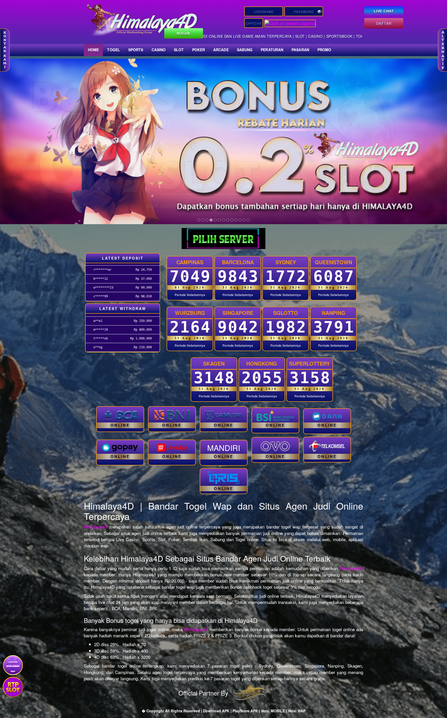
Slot (179, 49)
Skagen (214, 363)
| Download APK (215, 710)
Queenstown (333, 262)
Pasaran (300, 49)
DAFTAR (384, 23)
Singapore (237, 312)
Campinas (189, 262)
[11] (240, 220)
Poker (198, 49)
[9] (231, 220)
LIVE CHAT (384, 11)
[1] (198, 220)
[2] (202, 220)
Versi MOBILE (273, 710)
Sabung (245, 49)
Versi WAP (297, 710)
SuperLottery (309, 363)
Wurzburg (190, 312)
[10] (235, 220)
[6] (219, 220)
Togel (113, 49)
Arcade (221, 49)
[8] (227, 220)
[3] (206, 220)
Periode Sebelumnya (190, 295)
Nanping (333, 312)
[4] (211, 220)
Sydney (285, 262)
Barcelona (238, 262)
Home (93, 49)
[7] (223, 220)
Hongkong (261, 363)
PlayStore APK (245, 710)
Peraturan (272, 49)
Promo (324, 49)
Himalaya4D (95, 526)
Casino (159, 49)
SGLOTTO (285, 312)
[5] (215, 220)
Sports (135, 49)
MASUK (184, 33)
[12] (244, 220)
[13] (248, 220)
